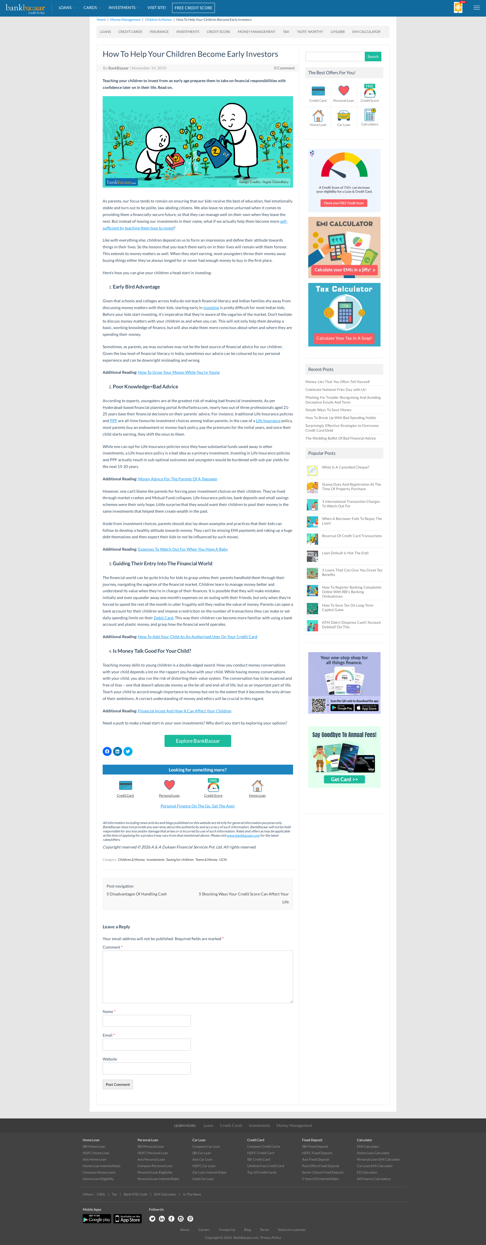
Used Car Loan (203, 1179)
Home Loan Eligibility (98, 1179)
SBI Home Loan (94, 1146)
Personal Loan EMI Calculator (378, 1159)
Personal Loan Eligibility (155, 1172)
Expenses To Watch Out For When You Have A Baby (183, 549)
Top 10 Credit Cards (261, 1172)
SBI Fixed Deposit (315, 1146)
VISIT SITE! (156, 7)
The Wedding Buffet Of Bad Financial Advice (340, 438)
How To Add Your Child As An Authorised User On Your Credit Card (197, 636)
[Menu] (477, 7)
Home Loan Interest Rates (101, 1166)
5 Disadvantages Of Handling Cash (137, 893)
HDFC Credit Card (260, 1153)
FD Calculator (367, 1172)
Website (110, 1059)
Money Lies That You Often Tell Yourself (337, 381)
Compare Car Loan (206, 1146)
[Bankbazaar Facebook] (171, 1219)
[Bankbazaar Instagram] (181, 1219)
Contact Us (227, 1230)
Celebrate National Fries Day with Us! (335, 389)
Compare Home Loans (99, 1172)
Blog (247, 1230)
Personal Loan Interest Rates (158, 1179)
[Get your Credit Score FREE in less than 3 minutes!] (344, 213)
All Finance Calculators (374, 1179)
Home (101, 19)
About (184, 1230)
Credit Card (125, 795)
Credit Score (218, 32)
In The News (192, 1194)
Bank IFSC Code (135, 1194)
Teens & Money (206, 859)
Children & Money (158, 19)
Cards (90, 7)
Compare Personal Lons (155, 1166)
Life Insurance (268, 420)
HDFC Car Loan (203, 1166)
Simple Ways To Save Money (328, 410)
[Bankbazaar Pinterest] (190, 1219)
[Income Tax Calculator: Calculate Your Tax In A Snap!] (344, 348)
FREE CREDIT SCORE (193, 7)
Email (109, 1035)
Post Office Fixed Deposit (320, 1166)
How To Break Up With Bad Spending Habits (340, 417)
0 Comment (284, 68)
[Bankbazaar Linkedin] (162, 1219)
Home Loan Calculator (373, 1153)
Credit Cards (130, 32)
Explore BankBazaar (198, 741)
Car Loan (343, 125)
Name (109, 1011)
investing (211, 307)
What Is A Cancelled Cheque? (345, 467)
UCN (223, 859)
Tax (286, 32)
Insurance (159, 32)
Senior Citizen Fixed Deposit (322, 1172)
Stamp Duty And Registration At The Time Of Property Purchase (351, 486)
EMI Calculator (366, 32)
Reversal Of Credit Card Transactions (352, 535)
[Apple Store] (127, 1222)
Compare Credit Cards (263, 1146)
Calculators (369, 124)
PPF (113, 420)
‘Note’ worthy (310, 32)
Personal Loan (169, 795)
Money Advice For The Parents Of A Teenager (177, 478)
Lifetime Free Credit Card (265, 1166)
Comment (113, 947)
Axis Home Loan (94, 1159)
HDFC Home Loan (96, 1153)
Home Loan (257, 795)
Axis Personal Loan (151, 1159)
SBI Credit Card (258, 1159)
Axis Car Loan (202, 1159)
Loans (65, 7)
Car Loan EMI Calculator (375, 1166)
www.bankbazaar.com (243, 835)
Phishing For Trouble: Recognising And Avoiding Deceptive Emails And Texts (343, 399)
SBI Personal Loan (151, 1146)
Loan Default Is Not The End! (345, 553)
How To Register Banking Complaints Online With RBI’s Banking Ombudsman (352, 591)
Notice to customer (292, 1230)
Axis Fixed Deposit (315, 1159)
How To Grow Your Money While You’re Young (179, 372)
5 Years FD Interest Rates (320, 1179)
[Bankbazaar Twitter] (152, 1219)
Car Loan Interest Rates (209, 1172)
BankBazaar (118, 68)
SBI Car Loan (201, 1153)
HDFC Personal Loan (153, 1153)
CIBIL (101, 1194)
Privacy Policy (270, 1237)
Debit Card (163, 617)
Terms (264, 1230)
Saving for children (180, 859)
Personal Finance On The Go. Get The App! (198, 805)
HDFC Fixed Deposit (317, 1153)
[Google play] (97, 1222)
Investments (122, 7)
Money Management (125, 19)
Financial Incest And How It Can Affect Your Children (184, 710)
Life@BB (338, 32)
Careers (204, 1230)
